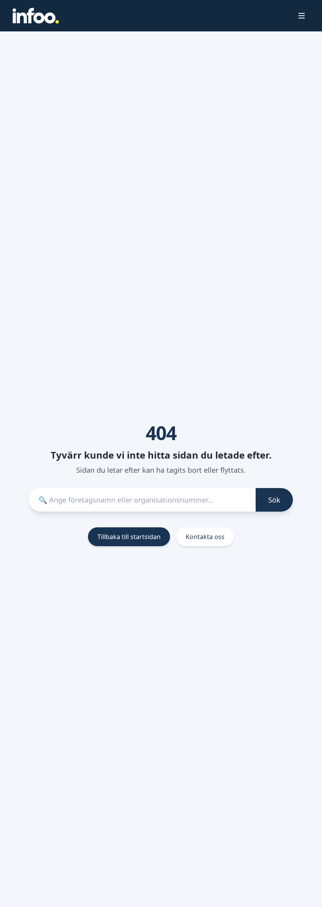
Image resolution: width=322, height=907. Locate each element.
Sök (274, 500)
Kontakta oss (205, 536)
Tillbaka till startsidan (129, 536)
